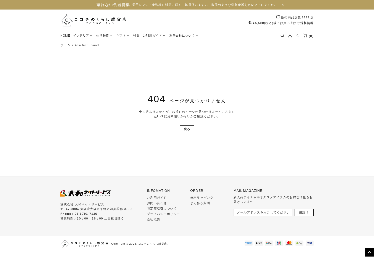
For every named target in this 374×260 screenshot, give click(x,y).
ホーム (65, 45)
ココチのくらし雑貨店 (93, 20)
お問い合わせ (157, 203)
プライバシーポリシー (163, 214)
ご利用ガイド (157, 197)
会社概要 (153, 219)
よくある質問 (200, 203)
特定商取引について (162, 208)
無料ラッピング (201, 197)
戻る (187, 129)
